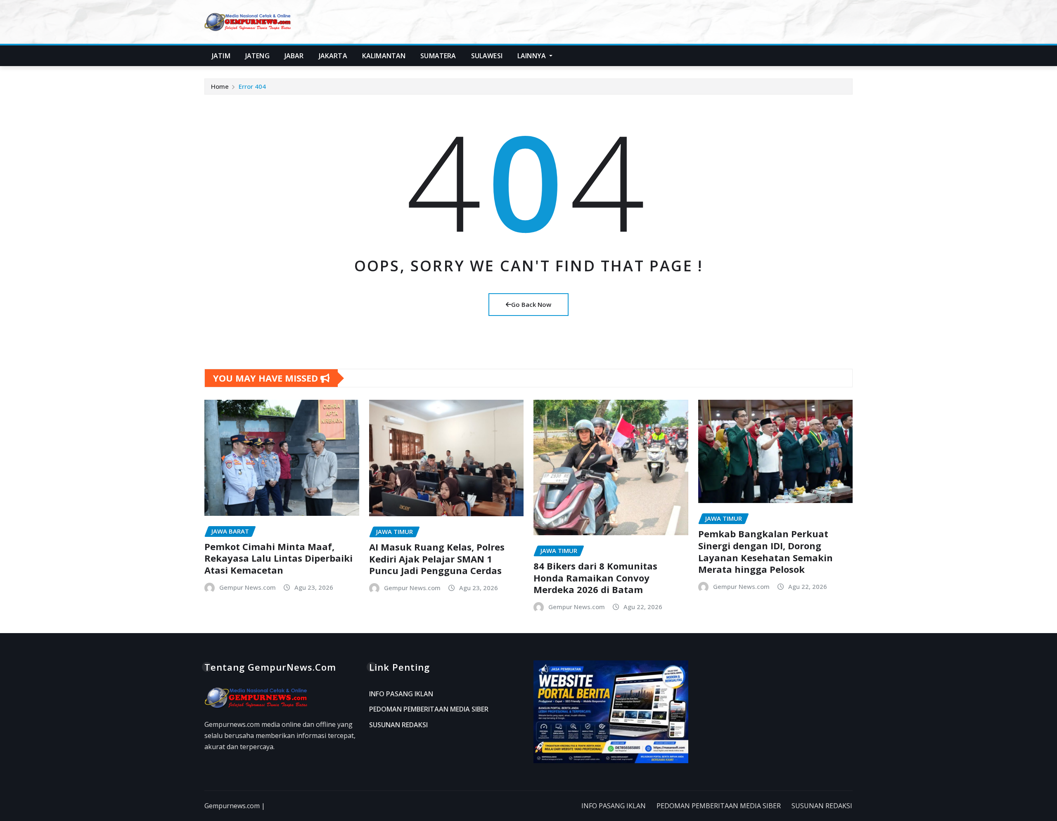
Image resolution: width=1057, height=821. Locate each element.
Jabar (294, 55)
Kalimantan (384, 55)
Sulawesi (486, 55)
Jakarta (333, 55)
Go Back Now (531, 304)
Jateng (257, 55)
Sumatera (438, 55)
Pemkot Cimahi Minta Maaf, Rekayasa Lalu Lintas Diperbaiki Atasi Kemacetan (278, 558)
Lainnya (532, 55)
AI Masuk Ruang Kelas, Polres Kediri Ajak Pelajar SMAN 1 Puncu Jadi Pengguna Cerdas (437, 559)
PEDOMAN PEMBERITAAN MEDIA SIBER (428, 709)
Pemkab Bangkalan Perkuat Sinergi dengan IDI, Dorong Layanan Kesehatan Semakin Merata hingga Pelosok (765, 551)
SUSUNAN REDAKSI (398, 724)
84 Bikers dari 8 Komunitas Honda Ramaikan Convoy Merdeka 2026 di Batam (595, 578)
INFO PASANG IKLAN (401, 693)
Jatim (221, 55)
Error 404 (252, 86)
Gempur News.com (247, 587)
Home (220, 86)
